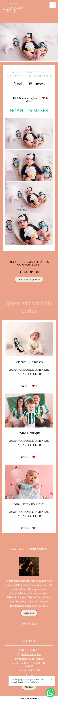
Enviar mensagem (31, 654)
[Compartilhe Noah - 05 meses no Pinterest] (37, 272)
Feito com (29, 698)
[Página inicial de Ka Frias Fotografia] (14, 8)
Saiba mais (29, 613)
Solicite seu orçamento (29, 279)
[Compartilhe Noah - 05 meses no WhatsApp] (25, 272)
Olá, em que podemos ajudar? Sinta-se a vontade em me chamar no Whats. (27, 680)
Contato (29, 687)
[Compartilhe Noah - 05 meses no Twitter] (31, 272)
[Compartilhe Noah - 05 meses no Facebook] (20, 272)
